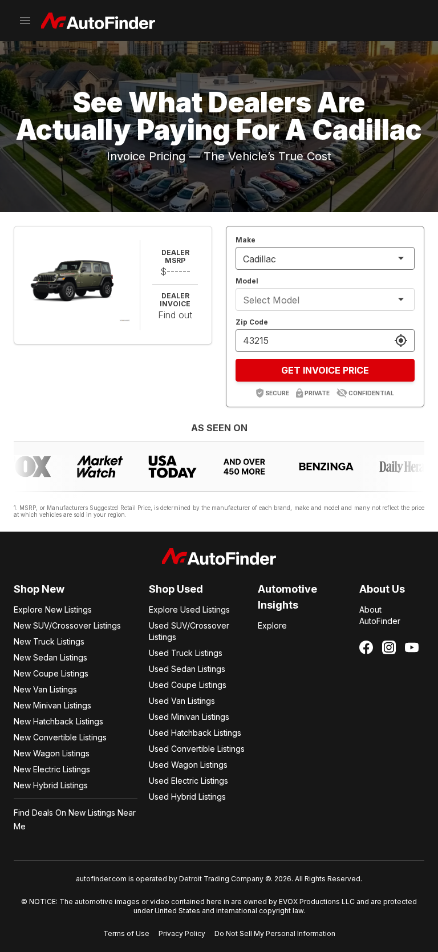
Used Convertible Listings (197, 749)
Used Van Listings (182, 701)
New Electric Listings (52, 769)
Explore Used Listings (189, 609)
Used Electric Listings (188, 780)
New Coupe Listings (51, 673)
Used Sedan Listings (187, 669)
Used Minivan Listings (189, 717)
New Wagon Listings (52, 753)
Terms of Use (126, 933)
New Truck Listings (49, 641)
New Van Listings (45, 689)
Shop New (39, 589)
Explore (272, 625)
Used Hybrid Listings (187, 796)
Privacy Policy (182, 933)
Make (246, 240)
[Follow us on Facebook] (366, 647)
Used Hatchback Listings (195, 733)
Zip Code (252, 322)
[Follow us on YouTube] (412, 647)
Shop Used (176, 589)
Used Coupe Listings (187, 685)
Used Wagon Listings (188, 764)
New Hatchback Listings (58, 721)
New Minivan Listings (52, 705)
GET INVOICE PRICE (325, 370)
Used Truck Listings (185, 653)
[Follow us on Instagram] (389, 647)
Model (247, 281)
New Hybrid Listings (51, 785)
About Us (382, 589)
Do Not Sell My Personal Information (274, 933)
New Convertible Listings (60, 737)
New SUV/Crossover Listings (67, 625)
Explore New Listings (53, 609)
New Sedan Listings (50, 657)
